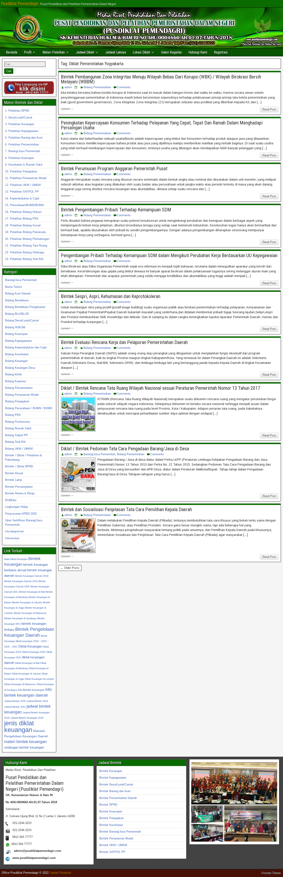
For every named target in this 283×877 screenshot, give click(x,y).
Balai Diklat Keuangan (15, 559)
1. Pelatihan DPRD (17, 110)
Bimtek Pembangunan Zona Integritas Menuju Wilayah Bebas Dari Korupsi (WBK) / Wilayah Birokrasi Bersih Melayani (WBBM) (161, 79)
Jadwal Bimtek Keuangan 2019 (26, 718)
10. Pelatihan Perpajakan (21, 171)
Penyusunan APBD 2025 (21, 513)
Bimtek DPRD (108, 804)
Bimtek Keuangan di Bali (32, 591)
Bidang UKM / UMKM (19, 448)
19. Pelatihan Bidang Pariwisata (25, 232)
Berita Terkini (13, 287)
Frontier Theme (271, 873)
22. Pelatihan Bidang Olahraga (24, 252)
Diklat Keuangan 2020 (33, 652)
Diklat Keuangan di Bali (27, 663)
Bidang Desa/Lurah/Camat (22, 320)
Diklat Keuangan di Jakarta (26, 673)
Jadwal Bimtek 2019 (37, 701)
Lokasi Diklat (141, 52)
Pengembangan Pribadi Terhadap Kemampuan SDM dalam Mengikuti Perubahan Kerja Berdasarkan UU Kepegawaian (169, 255)
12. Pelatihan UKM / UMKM (23, 185)
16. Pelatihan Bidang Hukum (23, 212)
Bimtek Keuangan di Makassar (30, 613)
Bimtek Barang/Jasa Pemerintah (120, 831)
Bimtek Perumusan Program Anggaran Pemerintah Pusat (114, 168)
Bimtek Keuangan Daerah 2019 (21, 581)
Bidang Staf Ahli (15, 441)
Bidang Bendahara (17, 300)
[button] (234, 783)
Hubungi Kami (197, 52)
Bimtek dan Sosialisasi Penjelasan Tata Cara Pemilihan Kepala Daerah (126, 509)
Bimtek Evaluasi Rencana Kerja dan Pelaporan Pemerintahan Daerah (124, 342)
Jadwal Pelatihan (60, 872)
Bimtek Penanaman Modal (116, 838)
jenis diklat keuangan (19, 726)
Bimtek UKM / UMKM (113, 845)
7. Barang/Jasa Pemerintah (22, 151)
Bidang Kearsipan (16, 334)
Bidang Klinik (13, 374)
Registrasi (221, 52)
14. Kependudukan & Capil (22, 198)
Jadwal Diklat (85, 52)
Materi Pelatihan (53, 52)
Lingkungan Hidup (16, 506)
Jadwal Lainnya (115, 52)
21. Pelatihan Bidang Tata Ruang (26, 245)
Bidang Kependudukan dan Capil (26, 347)
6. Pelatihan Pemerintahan (22, 144)
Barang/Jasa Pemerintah (99, 454)
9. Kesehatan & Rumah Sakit (23, 164)
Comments (124, 87)
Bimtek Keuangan (110, 771)
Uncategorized (14, 531)
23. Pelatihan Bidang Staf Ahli (24, 259)
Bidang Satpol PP (16, 435)
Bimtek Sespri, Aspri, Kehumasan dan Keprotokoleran (110, 296)
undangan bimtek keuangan (24, 747)
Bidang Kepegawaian (18, 340)
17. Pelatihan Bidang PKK (21, 218)
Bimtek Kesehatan (111, 825)
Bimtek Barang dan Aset (114, 791)
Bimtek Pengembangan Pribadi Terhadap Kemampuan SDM (116, 209)
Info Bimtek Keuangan (31, 690)
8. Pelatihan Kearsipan (19, 158)
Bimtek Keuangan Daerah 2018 (31, 576)
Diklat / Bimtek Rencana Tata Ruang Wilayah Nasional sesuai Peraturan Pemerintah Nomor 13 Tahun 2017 (160, 388)
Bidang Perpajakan (17, 401)
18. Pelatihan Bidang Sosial (22, 225)
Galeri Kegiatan (171, 52)
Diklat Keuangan (30, 646)
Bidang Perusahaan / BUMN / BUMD (28, 408)
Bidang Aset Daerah (18, 293)
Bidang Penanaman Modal (22, 394)
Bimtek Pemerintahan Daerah (118, 798)
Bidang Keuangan (16, 361)
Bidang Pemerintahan (97, 87)
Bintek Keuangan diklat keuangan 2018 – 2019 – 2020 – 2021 (26, 641)
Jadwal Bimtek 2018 (15, 701)
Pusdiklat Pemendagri (19, 3)
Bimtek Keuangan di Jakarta (27, 602)
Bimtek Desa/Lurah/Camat (116, 784)
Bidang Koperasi (15, 381)
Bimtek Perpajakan (111, 818)
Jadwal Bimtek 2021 (15, 706)
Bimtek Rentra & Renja (19, 493)
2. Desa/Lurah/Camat (18, 117)
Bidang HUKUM (15, 327)
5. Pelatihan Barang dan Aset (23, 137)
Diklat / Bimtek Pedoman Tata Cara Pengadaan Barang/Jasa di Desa (125, 448)
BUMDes (11, 500)
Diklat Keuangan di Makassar (20, 684)
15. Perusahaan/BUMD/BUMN (24, 205)
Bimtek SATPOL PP (112, 852)
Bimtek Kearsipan (110, 811)
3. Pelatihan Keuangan (19, 124)
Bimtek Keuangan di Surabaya (20, 618)
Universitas (12, 538)
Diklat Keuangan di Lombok (39, 679)
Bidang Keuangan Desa (20, 367)
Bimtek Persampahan (19, 486)
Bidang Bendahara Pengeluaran (25, 307)
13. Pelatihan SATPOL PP (22, 191)
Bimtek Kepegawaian (112, 777)
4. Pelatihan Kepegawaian (21, 131)
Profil (27, 52)
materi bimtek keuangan (25, 741)
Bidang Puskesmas (17, 421)
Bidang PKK (13, 415)
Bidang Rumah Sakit (18, 428)
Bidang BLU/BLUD (17, 313)
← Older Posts (69, 567)
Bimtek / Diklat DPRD (19, 466)
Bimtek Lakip (13, 479)
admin (68, 87)
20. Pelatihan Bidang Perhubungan (27, 239)
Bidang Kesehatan (17, 354)
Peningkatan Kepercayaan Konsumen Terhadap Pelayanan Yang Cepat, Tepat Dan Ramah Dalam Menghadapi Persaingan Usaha (161, 125)
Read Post (269, 109)
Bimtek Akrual (14, 473)
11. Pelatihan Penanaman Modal (25, 178)
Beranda (11, 52)
